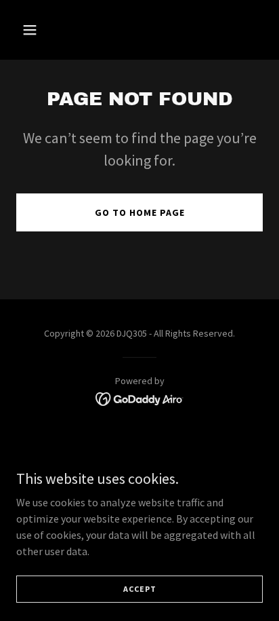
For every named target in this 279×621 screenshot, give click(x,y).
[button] (34, 29)
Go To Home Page (140, 212)
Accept (139, 589)
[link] (139, 397)
